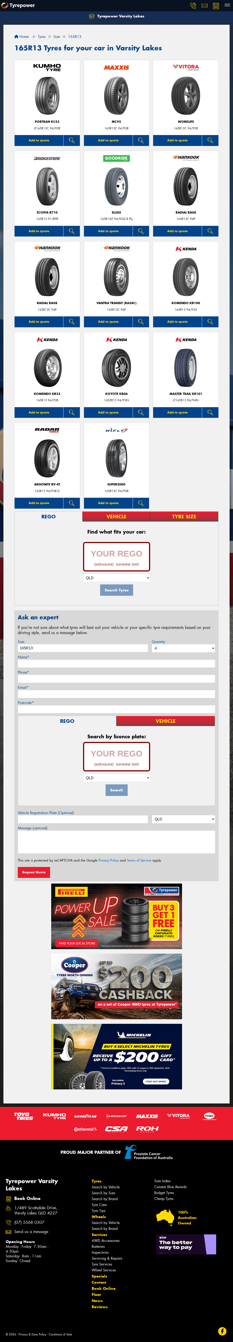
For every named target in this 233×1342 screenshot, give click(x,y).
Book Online (104, 1288)
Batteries (98, 1246)
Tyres (96, 1181)
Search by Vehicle (106, 1187)
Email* (23, 687)
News (97, 1300)
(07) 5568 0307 (29, 1222)
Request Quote (34, 872)
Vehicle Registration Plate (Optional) (46, 812)
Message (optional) (33, 828)
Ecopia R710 (47, 212)
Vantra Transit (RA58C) (116, 303)
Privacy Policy (109, 860)
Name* (23, 657)
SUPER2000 (116, 484)
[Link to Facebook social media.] (222, 1331)
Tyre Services (102, 1264)
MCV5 (116, 122)
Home (23, 36)
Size (21, 641)
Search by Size (103, 1193)
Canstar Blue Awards (170, 1186)
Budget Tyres (164, 1192)
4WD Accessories (105, 1240)
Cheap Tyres (163, 1198)
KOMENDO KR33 (47, 394)
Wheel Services (104, 1270)
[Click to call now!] (193, 5)
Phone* (23, 672)
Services (99, 1234)
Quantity (158, 641)
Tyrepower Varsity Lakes (120, 16)
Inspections (100, 1252)
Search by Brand (105, 1199)
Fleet (96, 1294)
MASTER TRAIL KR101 (186, 394)
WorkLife (186, 122)
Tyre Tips (98, 1210)
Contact (99, 1282)
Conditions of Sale (60, 1334)
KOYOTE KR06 (116, 394)
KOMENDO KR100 (186, 303)
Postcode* (26, 702)
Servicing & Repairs (107, 1258)
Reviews (100, 1306)
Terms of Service (139, 860)
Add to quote (39, 140)
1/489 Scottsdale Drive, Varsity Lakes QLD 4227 (35, 1210)
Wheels (99, 1216)
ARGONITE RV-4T (47, 484)
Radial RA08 (186, 212)
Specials (99, 1276)
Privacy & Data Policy (32, 1334)
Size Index (162, 1181)
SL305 (116, 212)
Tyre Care (99, 1204)
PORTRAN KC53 (47, 122)
